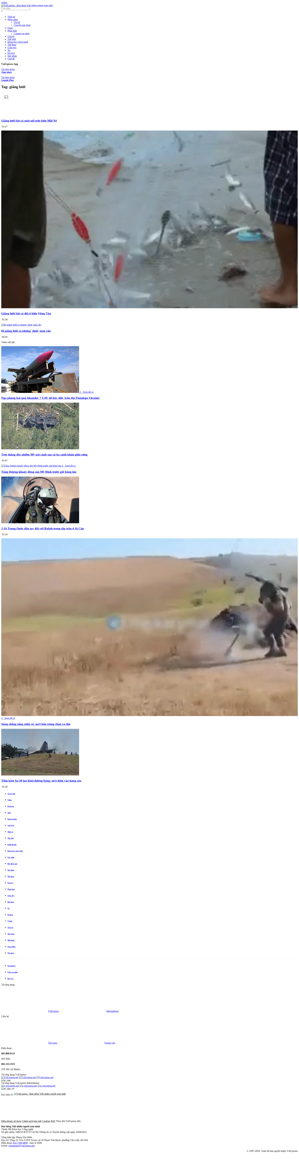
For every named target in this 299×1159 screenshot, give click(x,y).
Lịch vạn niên (12, 972)
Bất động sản (12, 864)
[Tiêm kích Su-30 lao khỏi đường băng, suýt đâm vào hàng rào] (40, 774)
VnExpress (53, 1011)
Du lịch (11, 53)
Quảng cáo (109, 1043)
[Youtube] (199, 1121)
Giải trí (10, 36)
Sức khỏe (12, 56)
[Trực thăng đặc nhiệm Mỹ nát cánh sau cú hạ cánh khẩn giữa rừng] (40, 448)
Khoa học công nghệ (17, 42)
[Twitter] (152, 1121)
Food (10, 28)
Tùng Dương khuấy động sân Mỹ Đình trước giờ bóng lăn (38, 471)
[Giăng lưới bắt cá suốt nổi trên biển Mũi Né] (149, 114)
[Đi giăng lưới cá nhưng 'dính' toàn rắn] (21, 324)
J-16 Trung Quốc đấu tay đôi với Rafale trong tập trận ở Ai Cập (42, 528)
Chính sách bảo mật (31, 1121)
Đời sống (10, 902)
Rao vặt (10, 978)
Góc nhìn (10, 857)
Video (4, 2)
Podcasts (10, 806)
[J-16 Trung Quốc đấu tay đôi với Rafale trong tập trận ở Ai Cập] (40, 522)
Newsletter (11, 966)
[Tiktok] (246, 1121)
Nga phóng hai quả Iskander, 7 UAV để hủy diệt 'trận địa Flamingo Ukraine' (50, 398)
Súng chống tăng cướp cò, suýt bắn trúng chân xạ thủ (35, 724)
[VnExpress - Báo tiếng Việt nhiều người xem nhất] (27, 5)
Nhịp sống (12, 19)
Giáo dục (12, 47)
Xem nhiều (11, 947)
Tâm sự (10, 927)
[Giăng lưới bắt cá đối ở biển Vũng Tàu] (149, 307)
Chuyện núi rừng (22, 25)
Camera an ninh (21, 33)
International (112, 1011)
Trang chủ (11, 794)
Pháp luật (12, 30)
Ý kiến (9, 921)
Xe (8, 50)
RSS (53, 1121)
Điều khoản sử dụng (11, 1121)
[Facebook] (104, 1121)
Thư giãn (10, 934)
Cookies (46, 1121)
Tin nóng (10, 953)
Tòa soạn (53, 1043)
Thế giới (11, 39)
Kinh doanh (11, 844)
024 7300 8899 (20, 1143)
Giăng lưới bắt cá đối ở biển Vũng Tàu (26, 313)
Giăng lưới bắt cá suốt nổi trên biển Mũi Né (29, 120)
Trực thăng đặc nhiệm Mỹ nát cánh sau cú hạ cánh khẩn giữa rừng (44, 454)
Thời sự (11, 16)
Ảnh (9, 813)
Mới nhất (10, 940)
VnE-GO (10, 825)
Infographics (12, 819)
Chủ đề (11, 58)
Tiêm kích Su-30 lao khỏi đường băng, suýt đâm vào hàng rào (41, 780)
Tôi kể (17, 22)
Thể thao (11, 44)
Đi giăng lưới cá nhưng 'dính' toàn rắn (26, 330)
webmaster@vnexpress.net (21, 1145)
